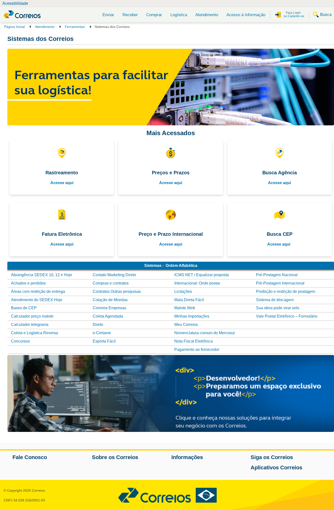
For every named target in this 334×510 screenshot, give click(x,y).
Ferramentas (75, 27)
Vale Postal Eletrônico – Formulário (287, 316)
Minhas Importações (191, 316)
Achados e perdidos (28, 283)
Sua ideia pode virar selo (277, 308)
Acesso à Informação (245, 14)
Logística (178, 14)
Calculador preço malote (32, 316)
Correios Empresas (109, 308)
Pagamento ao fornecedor (196, 349)
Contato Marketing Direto (114, 275)
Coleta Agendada (108, 316)
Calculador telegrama (29, 324)
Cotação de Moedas (110, 300)
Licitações (183, 291)
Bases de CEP (24, 308)
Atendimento (206, 14)
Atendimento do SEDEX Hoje (36, 300)
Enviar (108, 14)
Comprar (154, 14)
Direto (98, 324)
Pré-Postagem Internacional (280, 283)
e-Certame (102, 333)
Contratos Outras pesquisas (117, 291)
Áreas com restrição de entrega (38, 291)
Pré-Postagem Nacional (277, 275)
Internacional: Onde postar (197, 283)
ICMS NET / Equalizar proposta (201, 275)
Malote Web (184, 308)
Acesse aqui (61, 183)
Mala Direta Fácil (189, 300)
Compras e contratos (111, 283)
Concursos (20, 341)
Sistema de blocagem (275, 300)
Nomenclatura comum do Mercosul (204, 333)
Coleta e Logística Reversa (34, 333)
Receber (130, 14)
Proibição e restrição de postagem (285, 291)
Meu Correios (186, 324)
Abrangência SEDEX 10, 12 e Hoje (41, 275)
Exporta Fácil (104, 341)
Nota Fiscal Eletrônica (193, 341)
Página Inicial (14, 27)
